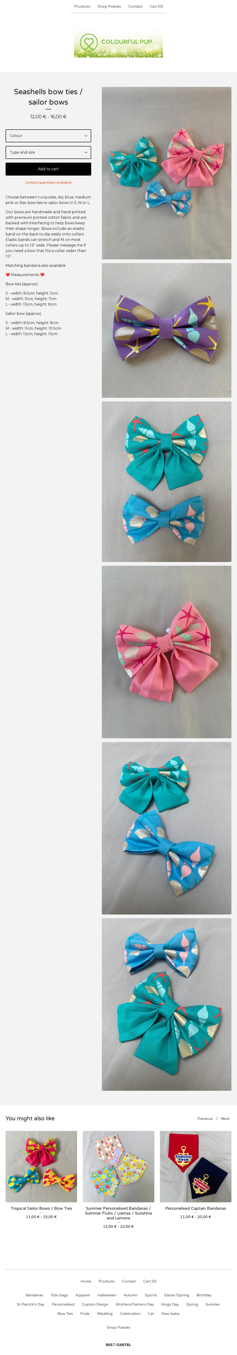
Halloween (106, 1295)
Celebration (130, 1313)
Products (82, 6)
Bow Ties (65, 1313)
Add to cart (48, 169)
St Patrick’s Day (30, 1304)
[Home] (118, 42)
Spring (192, 1304)
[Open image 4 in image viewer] (166, 652)
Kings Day (170, 1304)
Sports (151, 1295)
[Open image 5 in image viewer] (166, 828)
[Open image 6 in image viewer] (166, 1004)
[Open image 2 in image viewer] (166, 330)
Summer (213, 1304)
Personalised (63, 1304)
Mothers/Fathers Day (135, 1304)
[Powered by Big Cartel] (118, 1344)
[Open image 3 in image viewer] (166, 481)
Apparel (82, 1295)
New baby (170, 1313)
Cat (151, 1313)
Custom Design (95, 1304)
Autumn (130, 1295)
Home (86, 1281)
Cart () (156, 6)
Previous (204, 1118)
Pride (85, 1313)
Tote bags (59, 1295)
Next (225, 1118)
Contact (135, 6)
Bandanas (34, 1295)
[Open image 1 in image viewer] (166, 173)
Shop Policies (109, 6)
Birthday (204, 1295)
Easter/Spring (176, 1295)
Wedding (104, 1313)
